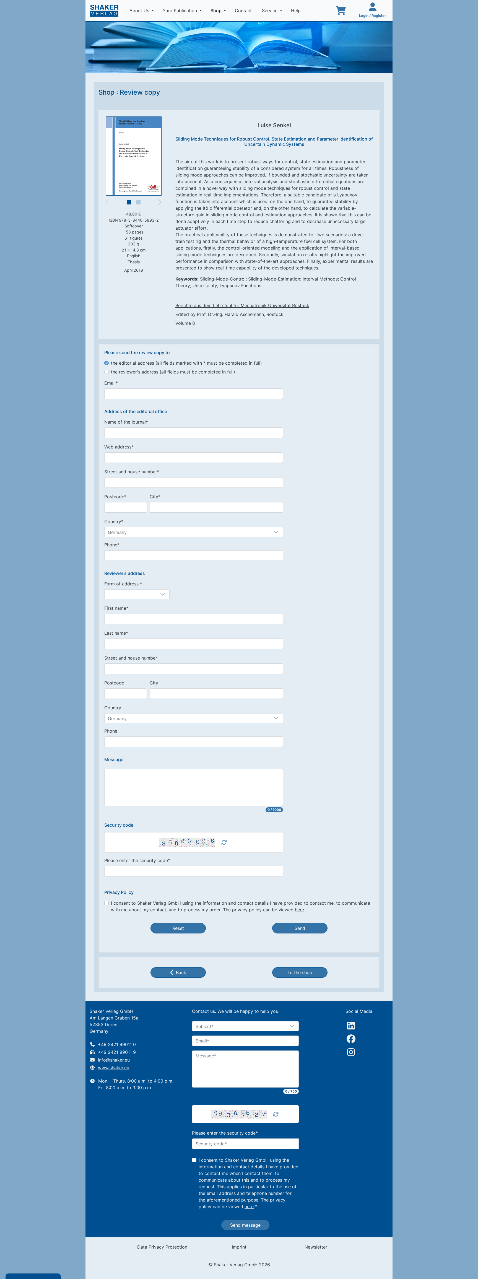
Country (112, 707)
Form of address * (123, 584)
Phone (110, 731)
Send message (245, 1225)
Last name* (116, 633)
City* (155, 496)
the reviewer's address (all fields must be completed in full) (173, 372)
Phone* (111, 545)
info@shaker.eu (114, 1060)
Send (300, 928)
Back (181, 972)
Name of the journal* (126, 422)
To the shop (299, 972)
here (299, 909)
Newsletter (316, 1247)
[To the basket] (341, 10)
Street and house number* (131, 471)
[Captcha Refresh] (224, 842)
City (154, 683)
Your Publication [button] (180, 10)
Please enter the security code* (137, 860)
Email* (111, 383)
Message (113, 759)
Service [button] (270, 10)
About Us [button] (139, 10)
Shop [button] (219, 10)
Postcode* (115, 496)
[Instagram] (351, 1052)
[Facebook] (351, 1039)
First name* (116, 608)
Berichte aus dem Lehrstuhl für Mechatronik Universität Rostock (242, 305)
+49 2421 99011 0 (117, 1044)
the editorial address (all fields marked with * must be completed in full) (186, 363)
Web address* (119, 447)
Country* (113, 521)
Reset (178, 928)
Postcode (114, 683)
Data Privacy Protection (162, 1247)
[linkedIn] (351, 1025)
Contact (244, 10)
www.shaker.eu (113, 1067)
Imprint (239, 1247)
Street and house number (130, 658)
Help (296, 10)
